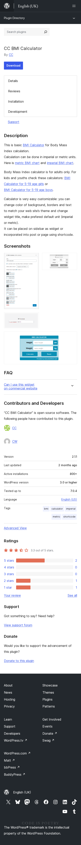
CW (14, 441)
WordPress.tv (15, 740)
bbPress (12, 767)
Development (17, 112)
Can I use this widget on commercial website (20, 386)
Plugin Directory (14, 18)
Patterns (48, 706)
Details (13, 81)
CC (11, 55)
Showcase (50, 685)
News (8, 692)
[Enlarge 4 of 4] (72, 337)
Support (13, 122)
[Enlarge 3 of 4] (34, 318)
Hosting (9, 699)
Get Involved (51, 719)
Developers (12, 733)
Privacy (9, 706)
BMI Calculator (33, 145)
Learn (8, 719)
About (8, 685)
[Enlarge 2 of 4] (72, 258)
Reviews (14, 91)
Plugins (47, 699)
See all (72, 595)
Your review (12, 595)
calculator (57, 508)
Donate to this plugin (19, 661)
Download (13, 65)
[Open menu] (74, 6)
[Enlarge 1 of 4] (34, 258)
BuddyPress (14, 774)
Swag (48, 740)
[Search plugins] (46, 32)
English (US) (69, 499)
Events (47, 726)
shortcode (69, 516)
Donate (49, 733)
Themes (48, 692)
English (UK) (22, 792)
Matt (9, 760)
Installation (16, 101)
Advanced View (15, 528)
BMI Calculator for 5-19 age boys (28, 190)
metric (56, 516)
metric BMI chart (27, 163)
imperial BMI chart (60, 163)
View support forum (18, 625)
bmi (46, 508)
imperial (70, 508)
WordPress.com (17, 753)
